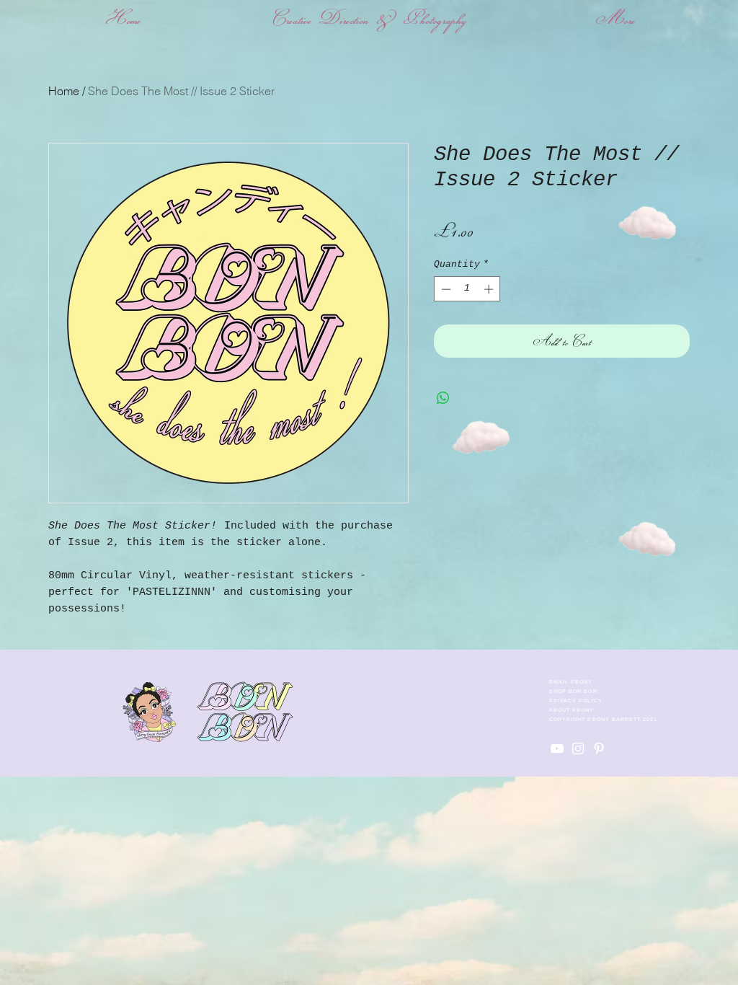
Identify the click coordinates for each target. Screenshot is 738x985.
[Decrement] (444, 289)
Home (63, 91)
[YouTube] (557, 748)
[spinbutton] (467, 289)
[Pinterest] (599, 748)
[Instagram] (578, 748)
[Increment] (490, 289)
